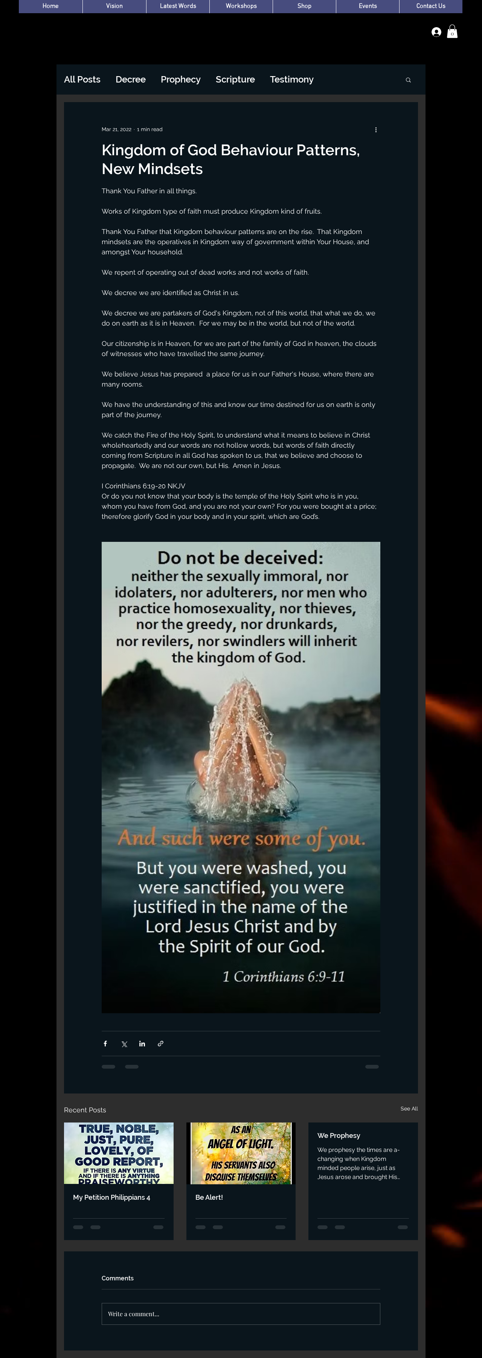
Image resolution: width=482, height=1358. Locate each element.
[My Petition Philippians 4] (119, 1153)
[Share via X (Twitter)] (123, 1043)
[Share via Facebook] (105, 1043)
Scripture (235, 79)
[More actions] (375, 129)
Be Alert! (209, 1197)
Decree (131, 79)
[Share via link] (160, 1043)
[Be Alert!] (241, 1153)
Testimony (292, 79)
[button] (452, 31)
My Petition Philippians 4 (111, 1197)
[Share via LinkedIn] (142, 1043)
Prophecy (181, 79)
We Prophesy (338, 1135)
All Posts (82, 79)
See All (409, 1109)
